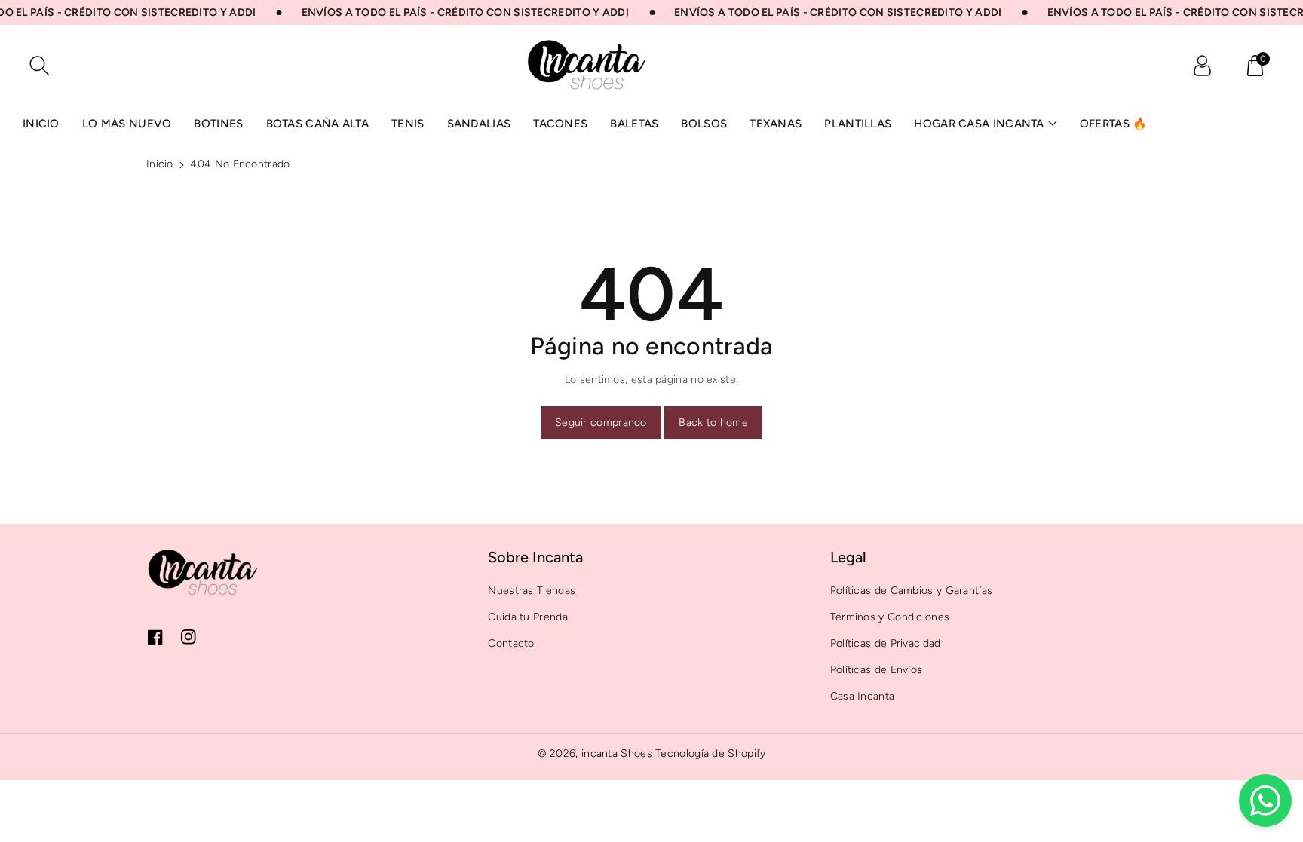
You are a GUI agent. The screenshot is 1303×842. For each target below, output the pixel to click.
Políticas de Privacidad (885, 643)
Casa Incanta (862, 696)
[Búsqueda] (39, 65)
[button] (1254, 65)
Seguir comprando (601, 422)
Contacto (511, 643)
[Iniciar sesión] (1202, 65)
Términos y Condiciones (890, 617)
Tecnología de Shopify (710, 753)
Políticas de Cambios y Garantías (911, 590)
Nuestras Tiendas (531, 590)
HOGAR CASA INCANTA (979, 123)
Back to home (713, 422)
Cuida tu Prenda (528, 617)
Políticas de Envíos (876, 669)
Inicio (159, 164)
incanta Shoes (616, 753)
